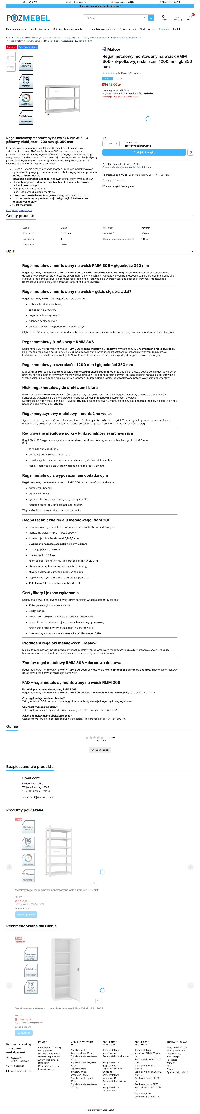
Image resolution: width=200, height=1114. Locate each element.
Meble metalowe (53, 38)
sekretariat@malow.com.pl (38, 797)
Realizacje (172, 1059)
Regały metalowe (71, 38)
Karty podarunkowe (177, 1047)
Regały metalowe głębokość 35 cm (125, 38)
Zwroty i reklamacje (48, 1059)
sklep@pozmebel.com (78, 2)
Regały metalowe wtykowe (95, 38)
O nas (170, 1069)
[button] (151, 18)
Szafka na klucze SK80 (147, 1084)
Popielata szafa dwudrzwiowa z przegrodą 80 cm (79, 1071)
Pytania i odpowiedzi (49, 1056)
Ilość (104, 138)
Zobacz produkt (26, 914)
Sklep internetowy (99, 1110)
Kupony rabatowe (176, 1050)
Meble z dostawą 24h (171, 2)
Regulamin (43, 1063)
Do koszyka (24, 1032)
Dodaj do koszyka (144, 152)
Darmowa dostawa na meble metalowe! (100, 6)
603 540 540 (31, 2)
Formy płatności (46, 1050)
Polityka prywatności (49, 1053)
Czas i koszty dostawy (49, 1047)
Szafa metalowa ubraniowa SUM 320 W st (147, 1051)
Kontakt (171, 1063)
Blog (169, 1066)
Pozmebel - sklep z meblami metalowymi (24, 38)
